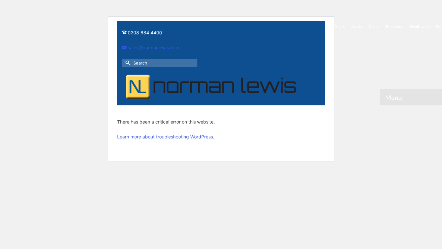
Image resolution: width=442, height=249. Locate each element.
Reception (394, 26)
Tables (374, 26)
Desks (356, 26)
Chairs (339, 26)
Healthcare (419, 26)
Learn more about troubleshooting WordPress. (165, 136)
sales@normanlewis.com (153, 47)
